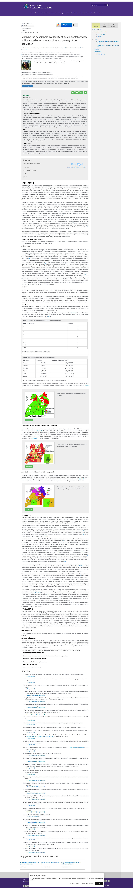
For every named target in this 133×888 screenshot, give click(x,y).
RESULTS (96, 39)
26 (53, 553)
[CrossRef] (29, 695)
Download (113, 26)
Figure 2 (39, 431)
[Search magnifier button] (107, 5)
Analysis (100, 36)
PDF (76, 25)
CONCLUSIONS (97, 51)
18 (83, 534)
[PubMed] (34, 695)
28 (80, 565)
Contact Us (100, 13)
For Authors (85, 13)
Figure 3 (81, 479)
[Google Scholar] (31, 676)
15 (83, 530)
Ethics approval (101, 54)
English (25, 25)
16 (81, 534)
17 (45, 536)
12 (45, 263)
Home (31, 13)
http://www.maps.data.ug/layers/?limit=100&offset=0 (40, 736)
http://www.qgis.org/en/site (77, 747)
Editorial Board (45, 13)
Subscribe (93, 13)
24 (58, 552)
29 (81, 565)
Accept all (99, 883)
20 (57, 552)
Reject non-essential (87, 883)
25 (82, 552)
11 (73, 222)
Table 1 (73, 313)
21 (36, 592)
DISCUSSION (97, 49)
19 (46, 536)
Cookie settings (74, 883)
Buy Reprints (67, 25)
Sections (96, 26)
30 (40, 592)
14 (76, 297)
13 (22, 278)
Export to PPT (29, 420)
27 (87, 555)
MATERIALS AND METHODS (100, 32)
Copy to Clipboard (27, 86)
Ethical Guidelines (75, 13)
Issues (53, 13)
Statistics (104, 26)
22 (37, 592)
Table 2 (48, 316)
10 (47, 221)
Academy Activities (63, 13)
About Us (37, 13)
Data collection (101, 34)
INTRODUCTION (98, 29)
